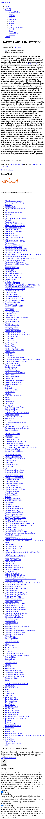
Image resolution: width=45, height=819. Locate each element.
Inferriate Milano (10, 460)
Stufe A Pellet (9, 695)
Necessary (6, 792)
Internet (7, 468)
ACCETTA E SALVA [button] (8, 817)
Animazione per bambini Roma (15, 218)
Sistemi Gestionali (11, 668)
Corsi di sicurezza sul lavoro (14, 357)
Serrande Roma (10, 659)
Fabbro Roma (9, 401)
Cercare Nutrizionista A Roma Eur (16, 317)
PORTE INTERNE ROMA (14, 577)
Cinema (7, 323)
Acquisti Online (10, 207)
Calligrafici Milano (11, 294)
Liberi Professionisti (11, 481)
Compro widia (10, 352)
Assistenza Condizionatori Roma (16, 250)
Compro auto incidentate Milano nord (17, 334)
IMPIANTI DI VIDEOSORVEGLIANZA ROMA (22, 447)
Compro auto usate (11, 336)
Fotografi (8, 420)
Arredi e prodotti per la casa (14, 237)
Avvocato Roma (10, 279)
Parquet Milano (10, 562)
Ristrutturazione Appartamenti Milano (17, 626)
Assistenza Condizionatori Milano (16, 249)
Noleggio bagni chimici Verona (15, 518)
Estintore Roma (10, 392)
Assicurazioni (9, 243)
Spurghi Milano (10, 693)
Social (7, 680)
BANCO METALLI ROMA (14, 283)
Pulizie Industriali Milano (13, 600)
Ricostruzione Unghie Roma (14, 615)
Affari (7, 210)
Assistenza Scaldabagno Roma (15, 260)
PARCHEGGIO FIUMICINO (15, 556)
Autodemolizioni (10, 266)
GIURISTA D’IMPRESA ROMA (16, 426)
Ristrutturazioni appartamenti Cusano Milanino (20, 630)
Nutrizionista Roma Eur (13, 535)
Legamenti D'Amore (12, 479)
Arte (6, 239)
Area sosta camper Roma (13, 228)
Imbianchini (9, 436)
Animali (7, 216)
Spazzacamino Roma (12, 687)
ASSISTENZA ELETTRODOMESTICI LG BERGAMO (24, 254)
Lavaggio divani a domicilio (14, 478)
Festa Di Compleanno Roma (14, 407)
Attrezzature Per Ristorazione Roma (17, 264)
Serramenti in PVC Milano (14, 653)
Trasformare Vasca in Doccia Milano (17, 716)
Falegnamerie (9, 403)
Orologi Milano (10, 550)
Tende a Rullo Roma (12, 710)
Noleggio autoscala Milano (14, 512)
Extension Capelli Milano (13, 396)
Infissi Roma (9, 466)
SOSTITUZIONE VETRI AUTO (16, 684)
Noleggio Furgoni (11, 527)
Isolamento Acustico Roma (14, 476)
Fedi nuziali (9, 405)
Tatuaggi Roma (10, 705)
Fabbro (7, 399)
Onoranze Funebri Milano (13, 546)
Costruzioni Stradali (11, 363)
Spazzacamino (10, 686)
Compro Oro (9, 340)
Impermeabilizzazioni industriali (15, 441)
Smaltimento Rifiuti (11, 678)
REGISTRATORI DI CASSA (15, 604)
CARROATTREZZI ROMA (14, 300)
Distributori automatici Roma (14, 380)
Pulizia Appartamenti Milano (14, 598)
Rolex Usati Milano (11, 638)
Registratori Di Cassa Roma (14, 605)
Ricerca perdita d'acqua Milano (15, 609)
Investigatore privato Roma (14, 472)
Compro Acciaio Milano (13, 331)
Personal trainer (10, 571)
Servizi (7, 661)
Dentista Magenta (11, 367)
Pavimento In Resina (12, 569)
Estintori (8, 394)
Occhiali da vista (10, 537)
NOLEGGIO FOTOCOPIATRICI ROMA (19, 525)
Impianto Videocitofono (13, 455)
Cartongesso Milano (11, 304)
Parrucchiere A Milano (12, 565)
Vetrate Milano (10, 741)
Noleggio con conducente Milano (16, 521)
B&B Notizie (5, 2)
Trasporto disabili (10, 724)
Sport (7, 689)
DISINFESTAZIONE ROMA (15, 373)
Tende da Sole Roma (12, 712)
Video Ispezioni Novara (13, 743)
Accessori (8, 205)
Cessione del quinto (11, 319)
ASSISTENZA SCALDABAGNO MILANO (20, 258)
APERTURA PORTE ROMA (15, 226)
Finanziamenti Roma (12, 415)
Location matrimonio (12, 485)
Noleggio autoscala (11, 510)
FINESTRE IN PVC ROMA (14, 417)
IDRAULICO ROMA (12, 434)
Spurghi (7, 691)
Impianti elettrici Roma (12, 449)
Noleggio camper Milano (13, 520)
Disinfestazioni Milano (12, 376)
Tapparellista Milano (12, 699)
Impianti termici (10, 453)
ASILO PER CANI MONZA (15, 241)
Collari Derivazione (16, 164)
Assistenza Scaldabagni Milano (15, 256)
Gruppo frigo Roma (11, 430)
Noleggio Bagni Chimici (13, 516)
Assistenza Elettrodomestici (14, 252)
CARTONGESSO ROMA (14, 306)
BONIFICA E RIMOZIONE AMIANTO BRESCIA (22, 285)
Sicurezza (8, 666)
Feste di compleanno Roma (14, 411)
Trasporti (8, 722)
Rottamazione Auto (11, 640)
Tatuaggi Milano (10, 703)
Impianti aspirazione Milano (14, 443)
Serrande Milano (10, 657)
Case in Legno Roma (12, 312)
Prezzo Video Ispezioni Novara (15, 588)
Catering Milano (10, 313)
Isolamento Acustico (11, 474)
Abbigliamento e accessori (13, 201)
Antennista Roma (11, 222)
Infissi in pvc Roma (11, 464)
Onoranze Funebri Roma (13, 548)
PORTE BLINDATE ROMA (15, 575)
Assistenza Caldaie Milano (14, 245)
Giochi (7, 424)
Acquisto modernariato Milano (15, 208)
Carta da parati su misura (13, 302)
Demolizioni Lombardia (13, 365)
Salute (7, 644)
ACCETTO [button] (34, 756)
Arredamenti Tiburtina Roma (14, 231)
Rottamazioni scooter (12, 642)
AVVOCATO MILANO (13, 277)
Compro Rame (10, 344)
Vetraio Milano (10, 739)
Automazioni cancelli (12, 268)
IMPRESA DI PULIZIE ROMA (16, 458)
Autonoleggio (9, 270)
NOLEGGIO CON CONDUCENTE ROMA (20, 523)
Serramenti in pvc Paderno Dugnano (17, 655)
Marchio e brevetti (11, 493)
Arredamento (9, 233)
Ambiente (8, 214)
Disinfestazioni (10, 375)
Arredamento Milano (12, 235)
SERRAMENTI (10, 651)
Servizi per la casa (11, 663)
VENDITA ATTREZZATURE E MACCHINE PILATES (24, 735)
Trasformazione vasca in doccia (15, 718)
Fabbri (7, 397)
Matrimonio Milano (11, 495)
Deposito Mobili (10, 369)
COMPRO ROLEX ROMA (14, 350)
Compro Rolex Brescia (12, 348)
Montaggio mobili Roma (13, 499)
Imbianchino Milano (11, 437)
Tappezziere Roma (11, 701)
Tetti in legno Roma (11, 714)
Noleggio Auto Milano (12, 506)
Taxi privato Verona (11, 707)
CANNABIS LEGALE (13, 296)
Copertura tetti (9, 355)
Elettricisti (8, 388)
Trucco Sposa (9, 728)
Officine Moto (9, 544)
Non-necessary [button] (6, 803)
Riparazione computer (12, 619)
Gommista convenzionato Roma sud (17, 428)
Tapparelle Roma (10, 697)
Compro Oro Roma (11, 342)
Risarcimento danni (11, 623)
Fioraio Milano (10, 418)
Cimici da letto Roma (12, 321)
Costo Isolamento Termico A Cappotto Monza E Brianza (23, 359)
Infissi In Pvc (9, 462)
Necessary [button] (4, 790)
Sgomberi (8, 665)
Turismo (7, 729)
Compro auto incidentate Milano (15, 333)
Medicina (8, 497)
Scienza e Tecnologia (12, 647)
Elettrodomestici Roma (12, 390)
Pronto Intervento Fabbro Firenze (16, 592)
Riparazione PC (10, 621)
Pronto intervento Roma (13, 596)
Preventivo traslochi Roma (13, 581)
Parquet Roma (9, 563)
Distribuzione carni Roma (13, 384)
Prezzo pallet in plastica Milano (15, 584)
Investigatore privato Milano (14, 470)
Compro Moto (9, 338)
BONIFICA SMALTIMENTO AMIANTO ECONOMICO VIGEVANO (19, 288)
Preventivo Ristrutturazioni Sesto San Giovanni (20, 579)
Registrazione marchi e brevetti (15, 607)
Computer (8, 354)
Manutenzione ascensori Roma (15, 489)
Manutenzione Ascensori (13, 487)
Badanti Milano (10, 281)
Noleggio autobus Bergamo (14, 508)
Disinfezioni (9, 378)
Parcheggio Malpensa (12, 558)
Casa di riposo (9, 310)
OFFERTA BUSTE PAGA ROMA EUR (18, 539)
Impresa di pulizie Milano (13, 457)
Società (7, 682)
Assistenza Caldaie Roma (13, 247)
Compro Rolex (10, 346)
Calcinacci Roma (10, 292)
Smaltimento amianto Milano (14, 672)
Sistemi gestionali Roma (13, 670)
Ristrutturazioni (10, 628)
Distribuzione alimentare (13, 382)
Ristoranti (8, 625)
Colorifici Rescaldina (12, 329)
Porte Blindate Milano (12, 573)
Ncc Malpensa (10, 502)
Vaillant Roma (9, 731)
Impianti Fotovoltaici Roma (14, 451)
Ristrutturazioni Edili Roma (14, 634)
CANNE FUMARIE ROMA (15, 298)
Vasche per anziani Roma (13, 733)
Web (6, 745)
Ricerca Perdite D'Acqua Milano (16, 613)
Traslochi (8, 720)
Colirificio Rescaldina (12, 325)
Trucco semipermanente (13, 726)
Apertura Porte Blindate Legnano (16, 224)
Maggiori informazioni (8, 758)
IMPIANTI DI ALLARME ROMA (17, 445)
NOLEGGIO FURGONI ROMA (16, 531)
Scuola (7, 649)
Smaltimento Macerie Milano (14, 676)
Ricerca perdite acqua (12, 611)
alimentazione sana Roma (13, 212)
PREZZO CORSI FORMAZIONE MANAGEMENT (23, 583)
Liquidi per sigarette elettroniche (15, 483)
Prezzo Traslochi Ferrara (13, 586)
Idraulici (7, 432)
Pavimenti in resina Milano (14, 567)
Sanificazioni (9, 646)
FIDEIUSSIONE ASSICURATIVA (17, 413)
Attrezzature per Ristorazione (14, 262)
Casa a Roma (9, 308)
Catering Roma (10, 315)
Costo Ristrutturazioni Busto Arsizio (17, 361)
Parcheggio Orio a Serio (13, 560)
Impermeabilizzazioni (12, 439)
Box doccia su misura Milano (14, 291)
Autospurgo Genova (12, 271)
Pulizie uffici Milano (12, 602)
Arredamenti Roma (11, 229)
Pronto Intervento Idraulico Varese (16, 594)
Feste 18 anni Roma (11, 409)
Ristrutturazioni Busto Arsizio (15, 632)
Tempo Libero (9, 708)
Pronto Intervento (11, 590)
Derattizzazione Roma (12, 371)
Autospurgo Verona (11, 275)
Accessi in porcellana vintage (14, 203)
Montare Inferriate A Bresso (14, 500)
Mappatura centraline (12, 491)
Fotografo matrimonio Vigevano (15, 422)
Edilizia (7, 386)
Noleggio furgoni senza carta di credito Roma (20, 533)
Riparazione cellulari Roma (14, 617)
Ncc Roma (8, 504)
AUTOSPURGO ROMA (13, 273)
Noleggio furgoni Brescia (13, 529)
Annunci (8, 220)
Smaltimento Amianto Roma (14, 674)
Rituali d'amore (10, 636)
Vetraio (7, 737)
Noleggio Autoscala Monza (14, 514)
